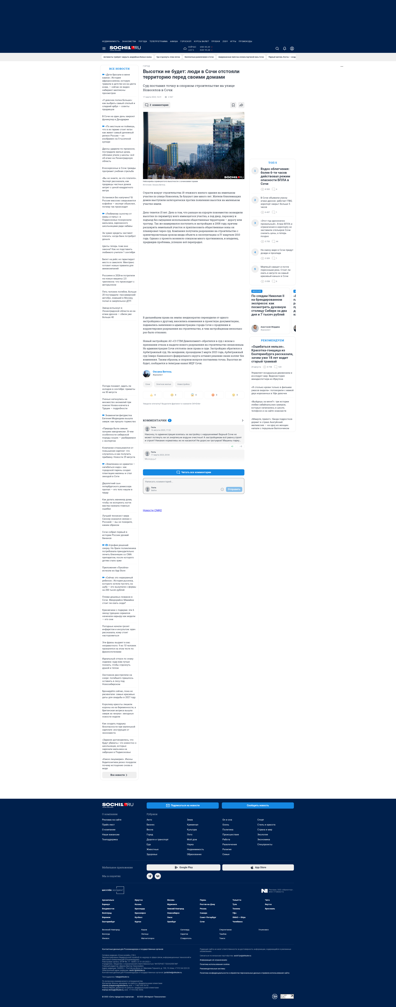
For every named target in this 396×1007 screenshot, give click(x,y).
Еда (149, 844)
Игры (233, 41)
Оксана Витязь (162, 371)
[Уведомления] (284, 48)
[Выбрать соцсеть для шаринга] (241, 105)
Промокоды (245, 41)
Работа (226, 839)
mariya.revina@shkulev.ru (113, 990)
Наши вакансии (110, 834)
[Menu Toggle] (104, 48)
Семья (225, 854)
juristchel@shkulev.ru (173, 972)
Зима (190, 819)
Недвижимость (111, 41)
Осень (225, 824)
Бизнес (151, 824)
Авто (149, 819)
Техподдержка (110, 839)
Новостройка (183, 384)
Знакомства (129, 41)
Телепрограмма (159, 41)
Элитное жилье (163, 384)
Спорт (260, 819)
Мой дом (192, 839)
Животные (153, 849)
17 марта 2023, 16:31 (152, 97)
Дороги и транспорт (157, 839)
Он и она (227, 819)
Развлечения (229, 844)
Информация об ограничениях (213, 960)
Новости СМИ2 (152, 510)
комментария (159, 105)
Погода (143, 41)
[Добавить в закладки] (233, 105)
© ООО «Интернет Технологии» (151, 997)
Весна (150, 829)
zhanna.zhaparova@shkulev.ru (115, 985)
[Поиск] (277, 48)
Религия (226, 849)
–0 (240, 446)
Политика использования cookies (215, 964)
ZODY (225, 41)
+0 (232, 446)
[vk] (158, 876)
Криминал (192, 824)
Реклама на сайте (111, 819)
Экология (262, 834)
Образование (194, 854)
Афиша (174, 41)
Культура (192, 829)
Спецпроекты (264, 844)
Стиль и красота (266, 824)
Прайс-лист (108, 824)
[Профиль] (292, 48)
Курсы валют (201, 41)
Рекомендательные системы (212, 969)
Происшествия (230, 834)
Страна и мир (264, 829)
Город (150, 834)
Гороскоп (186, 41)
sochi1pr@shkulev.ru (242, 956)
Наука (190, 844)
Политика (227, 829)
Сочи (147, 384)
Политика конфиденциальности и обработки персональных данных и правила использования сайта (244, 973)
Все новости (119, 68)
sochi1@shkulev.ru (137, 970)
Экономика (263, 839)
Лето (189, 834)
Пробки (215, 41)
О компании (108, 829)
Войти (154, 490)
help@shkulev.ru (122, 977)
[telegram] (150, 876)
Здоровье (152, 854)
